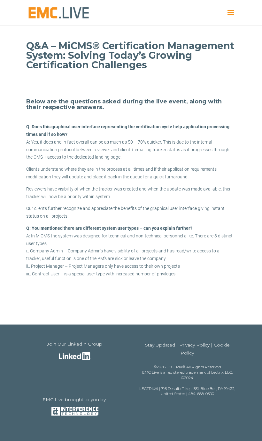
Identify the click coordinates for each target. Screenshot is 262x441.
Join (51, 344)
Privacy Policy (194, 345)
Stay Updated (160, 345)
